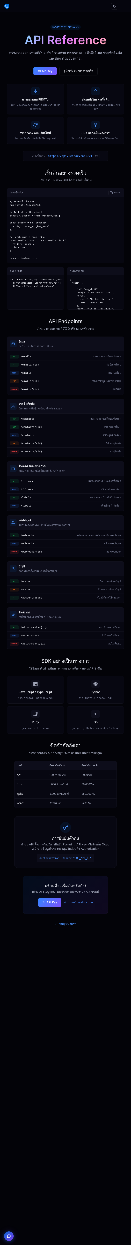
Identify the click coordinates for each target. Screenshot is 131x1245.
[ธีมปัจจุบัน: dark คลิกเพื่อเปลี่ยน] (114, 6)
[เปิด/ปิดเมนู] (123, 6)
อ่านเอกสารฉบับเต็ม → (78, 902)
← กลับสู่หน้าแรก (65, 924)
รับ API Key (45, 71)
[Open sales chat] (9, 1236)
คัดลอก (116, 192)
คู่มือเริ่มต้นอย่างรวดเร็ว (78, 71)
